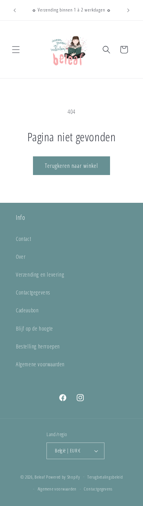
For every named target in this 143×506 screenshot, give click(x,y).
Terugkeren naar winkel (71, 165)
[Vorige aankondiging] (14, 10)
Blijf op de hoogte (34, 328)
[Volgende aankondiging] (128, 10)
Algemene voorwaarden (40, 364)
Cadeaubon (27, 310)
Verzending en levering (40, 274)
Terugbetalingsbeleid (105, 477)
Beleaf (40, 476)
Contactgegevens (33, 292)
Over (20, 256)
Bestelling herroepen (38, 346)
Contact (23, 238)
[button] (16, 49)
